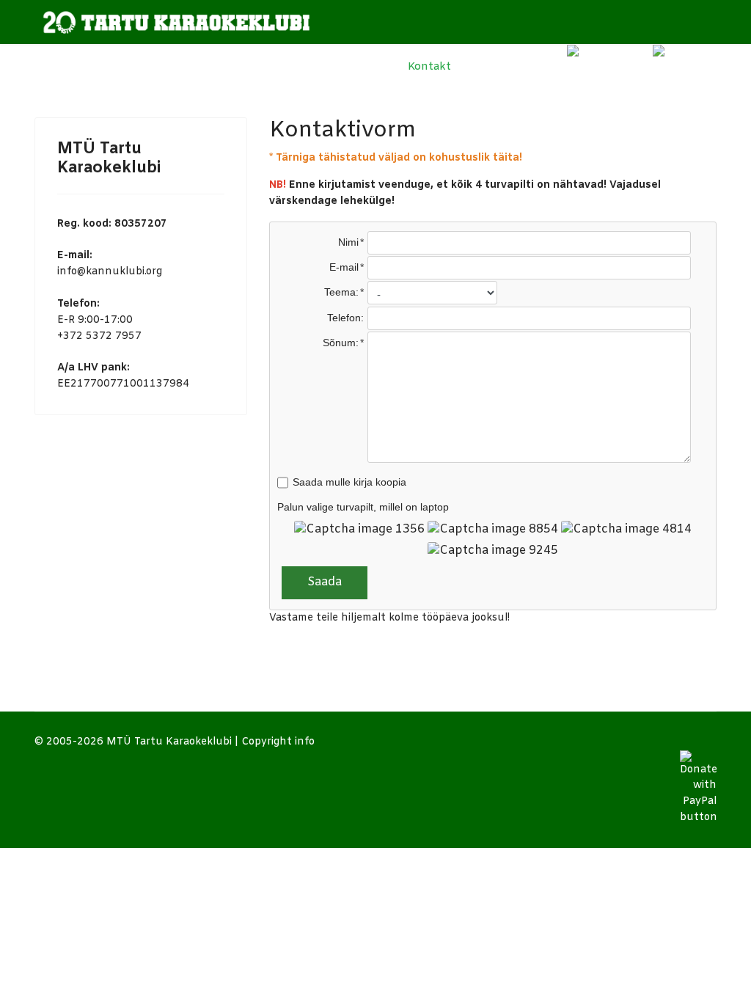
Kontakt (428, 66)
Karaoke (256, 66)
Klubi (165, 66)
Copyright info (278, 742)
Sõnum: (341, 342)
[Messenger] (515, 67)
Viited (349, 66)
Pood (480, 66)
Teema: (341, 292)
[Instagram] (601, 67)
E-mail (344, 267)
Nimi (348, 242)
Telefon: (345, 317)
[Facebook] (545, 67)
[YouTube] (677, 67)
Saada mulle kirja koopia (349, 482)
